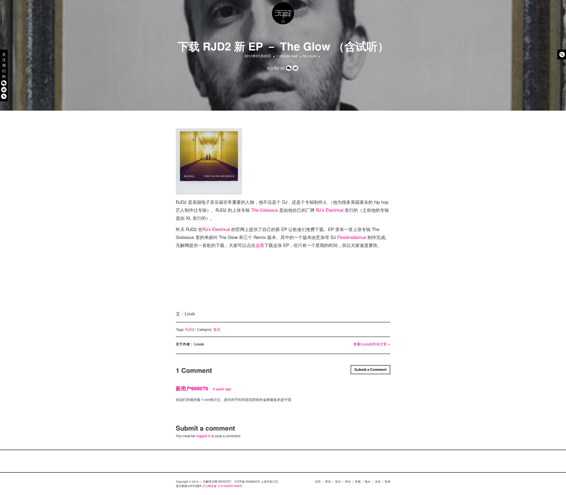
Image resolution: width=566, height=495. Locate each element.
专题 (358, 481)
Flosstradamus (351, 237)
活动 (378, 481)
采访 (338, 481)
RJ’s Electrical (329, 210)
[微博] (4, 89)
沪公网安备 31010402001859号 (222, 486)
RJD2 (189, 329)
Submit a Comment (370, 369)
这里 (259, 245)
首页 (318, 481)
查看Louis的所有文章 (371, 344)
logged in (203, 435)
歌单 (387, 481)
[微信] (4, 82)
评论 (348, 481)
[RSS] (4, 96)
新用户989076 (192, 388)
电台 (368, 481)
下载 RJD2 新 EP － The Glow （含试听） (283, 46)
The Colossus (264, 210)
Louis (312, 55)
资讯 (216, 329)
